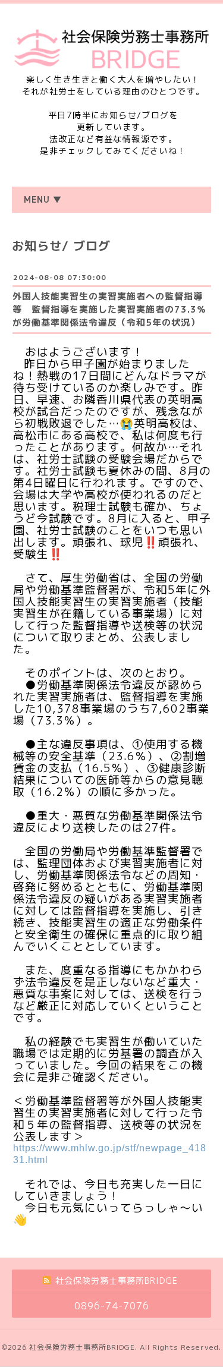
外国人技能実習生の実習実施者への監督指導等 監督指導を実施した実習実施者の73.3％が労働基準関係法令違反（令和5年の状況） (109, 309)
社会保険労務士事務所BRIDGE (82, 1347)
